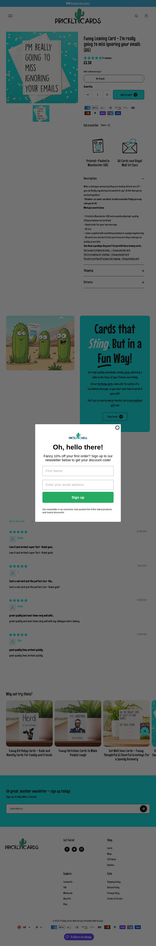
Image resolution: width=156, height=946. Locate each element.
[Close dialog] (117, 428)
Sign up (78, 497)
